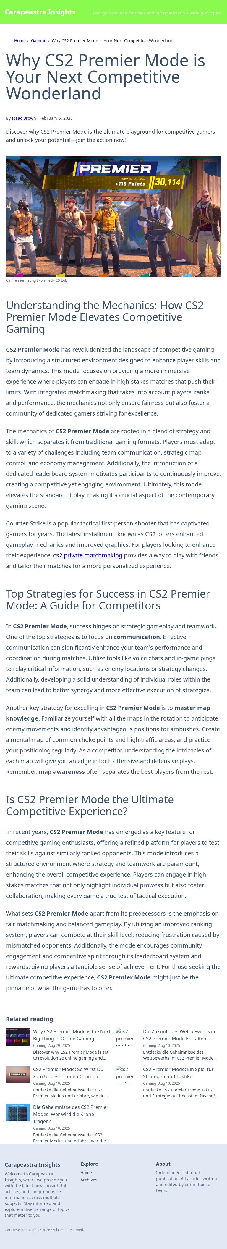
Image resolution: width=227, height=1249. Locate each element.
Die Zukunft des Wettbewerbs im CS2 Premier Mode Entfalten (180, 1035)
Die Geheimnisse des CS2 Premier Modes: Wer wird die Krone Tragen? (70, 1114)
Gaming (39, 40)
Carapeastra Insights (40, 12)
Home (20, 40)
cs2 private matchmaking (87, 555)
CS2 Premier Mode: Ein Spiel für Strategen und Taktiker (178, 1073)
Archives (88, 1180)
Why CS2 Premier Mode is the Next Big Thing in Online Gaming (72, 1035)
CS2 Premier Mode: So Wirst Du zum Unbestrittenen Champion (68, 1073)
